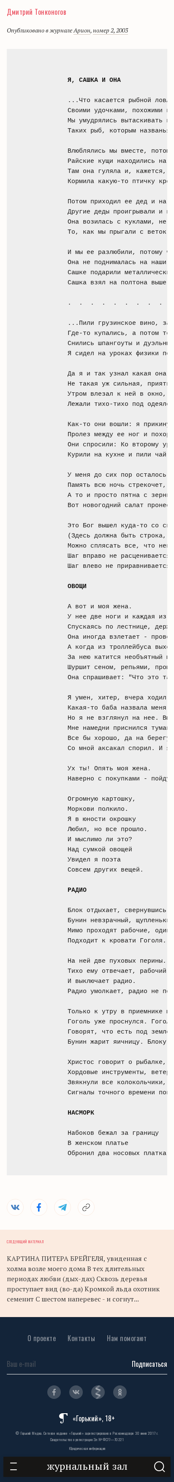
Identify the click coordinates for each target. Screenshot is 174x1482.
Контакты (81, 1338)
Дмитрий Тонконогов (36, 12)
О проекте (41, 1338)
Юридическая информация (87, 1448)
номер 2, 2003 (110, 30)
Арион (81, 30)
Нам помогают (127, 1338)
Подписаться (149, 1364)
